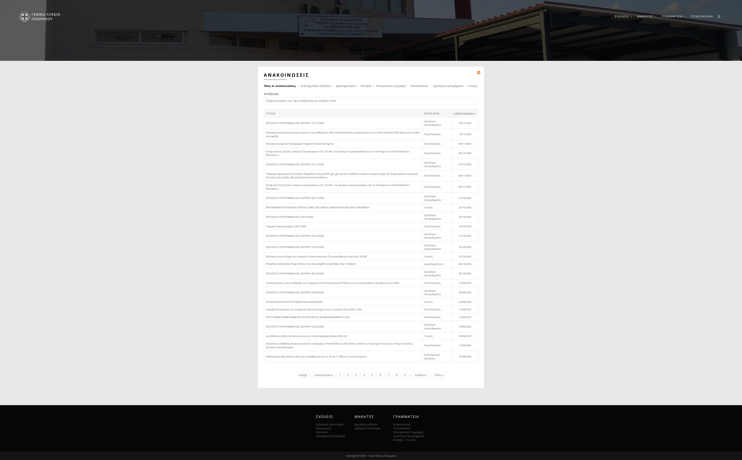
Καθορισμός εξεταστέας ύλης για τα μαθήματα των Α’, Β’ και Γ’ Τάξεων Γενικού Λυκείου (316, 356)
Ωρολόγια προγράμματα (448, 86)
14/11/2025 (465, 123)
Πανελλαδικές (419, 86)
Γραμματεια (672, 16)
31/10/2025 (465, 198)
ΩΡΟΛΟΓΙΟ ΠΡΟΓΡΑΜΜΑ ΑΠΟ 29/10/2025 (289, 217)
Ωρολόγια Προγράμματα (408, 436)
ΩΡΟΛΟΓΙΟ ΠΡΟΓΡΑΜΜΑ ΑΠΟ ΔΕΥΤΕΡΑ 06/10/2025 (295, 273)
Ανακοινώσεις (402, 424)
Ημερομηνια (465, 113)
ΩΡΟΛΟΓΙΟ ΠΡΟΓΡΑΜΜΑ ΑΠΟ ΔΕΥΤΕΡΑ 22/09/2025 (295, 326)
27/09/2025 (465, 283)
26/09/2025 (465, 292)
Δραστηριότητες (346, 86)
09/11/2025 (465, 143)
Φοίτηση (366, 86)
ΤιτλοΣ (271, 113)
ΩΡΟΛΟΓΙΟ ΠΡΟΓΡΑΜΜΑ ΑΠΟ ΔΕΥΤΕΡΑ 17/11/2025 (295, 123)
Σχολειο (622, 16)
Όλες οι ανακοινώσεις (280, 86)
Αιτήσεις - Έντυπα (404, 440)
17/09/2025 (465, 345)
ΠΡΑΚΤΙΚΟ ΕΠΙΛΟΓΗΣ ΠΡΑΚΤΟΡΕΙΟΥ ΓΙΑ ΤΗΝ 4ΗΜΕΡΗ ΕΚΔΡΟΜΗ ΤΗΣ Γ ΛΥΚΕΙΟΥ (311, 264)
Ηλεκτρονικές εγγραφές (391, 86)
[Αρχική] (41, 16)
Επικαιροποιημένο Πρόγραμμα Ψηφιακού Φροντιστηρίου (300, 143)
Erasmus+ (322, 432)
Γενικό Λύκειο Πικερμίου (382, 455)
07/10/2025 (465, 256)
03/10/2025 (465, 273)
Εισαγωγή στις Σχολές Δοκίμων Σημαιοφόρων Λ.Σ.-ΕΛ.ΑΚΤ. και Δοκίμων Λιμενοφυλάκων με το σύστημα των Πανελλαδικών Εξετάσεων (337, 153)
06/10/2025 (465, 264)
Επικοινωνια (702, 16)
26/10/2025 (465, 207)
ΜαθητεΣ (645, 16)
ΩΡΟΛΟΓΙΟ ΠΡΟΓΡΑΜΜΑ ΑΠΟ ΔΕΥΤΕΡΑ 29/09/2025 (295, 292)
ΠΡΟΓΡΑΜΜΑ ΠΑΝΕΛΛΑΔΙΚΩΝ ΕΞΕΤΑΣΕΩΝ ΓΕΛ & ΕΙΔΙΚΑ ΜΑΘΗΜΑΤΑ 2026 (308, 317)
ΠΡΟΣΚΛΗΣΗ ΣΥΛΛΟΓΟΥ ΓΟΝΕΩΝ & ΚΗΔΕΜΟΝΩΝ (294, 302)
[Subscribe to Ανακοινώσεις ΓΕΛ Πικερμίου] (478, 72)
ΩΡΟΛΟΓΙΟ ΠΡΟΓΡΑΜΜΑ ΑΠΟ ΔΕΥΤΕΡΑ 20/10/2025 (295, 236)
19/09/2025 (465, 326)
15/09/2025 (465, 356)
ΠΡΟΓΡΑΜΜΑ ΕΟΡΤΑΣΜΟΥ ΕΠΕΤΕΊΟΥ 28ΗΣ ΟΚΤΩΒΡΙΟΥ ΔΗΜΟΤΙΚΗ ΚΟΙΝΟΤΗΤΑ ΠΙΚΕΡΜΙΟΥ (318, 207)
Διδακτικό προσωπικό (330, 424)
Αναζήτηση (271, 94)
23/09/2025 (465, 302)
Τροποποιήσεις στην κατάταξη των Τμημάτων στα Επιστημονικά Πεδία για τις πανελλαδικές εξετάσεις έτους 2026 (332, 283)
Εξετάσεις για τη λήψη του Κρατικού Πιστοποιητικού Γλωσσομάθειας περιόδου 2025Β (316, 256)
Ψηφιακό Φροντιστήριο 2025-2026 (286, 226)
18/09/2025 (465, 336)
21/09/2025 (465, 309)
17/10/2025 (465, 236)
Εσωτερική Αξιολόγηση (330, 436)
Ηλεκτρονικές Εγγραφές (408, 432)
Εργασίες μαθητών (366, 424)
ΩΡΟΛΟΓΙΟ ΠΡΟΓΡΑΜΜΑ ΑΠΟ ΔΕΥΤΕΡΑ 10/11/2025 (295, 164)
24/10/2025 (465, 217)
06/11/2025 (465, 175)
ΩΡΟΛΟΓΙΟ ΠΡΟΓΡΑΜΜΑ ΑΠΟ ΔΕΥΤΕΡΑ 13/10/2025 (295, 247)
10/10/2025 (465, 247)
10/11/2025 (465, 134)
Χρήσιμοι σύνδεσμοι (367, 428)
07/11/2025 (465, 164)
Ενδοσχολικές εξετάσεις (316, 86)
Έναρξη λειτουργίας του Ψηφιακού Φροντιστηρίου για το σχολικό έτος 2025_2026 (314, 309)
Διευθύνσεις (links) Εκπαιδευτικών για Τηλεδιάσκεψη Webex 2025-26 (306, 336)
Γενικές (472, 86)
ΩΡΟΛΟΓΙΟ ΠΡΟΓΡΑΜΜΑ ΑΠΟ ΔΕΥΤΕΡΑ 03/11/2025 (295, 198)
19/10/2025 (465, 226)
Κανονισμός (323, 428)
